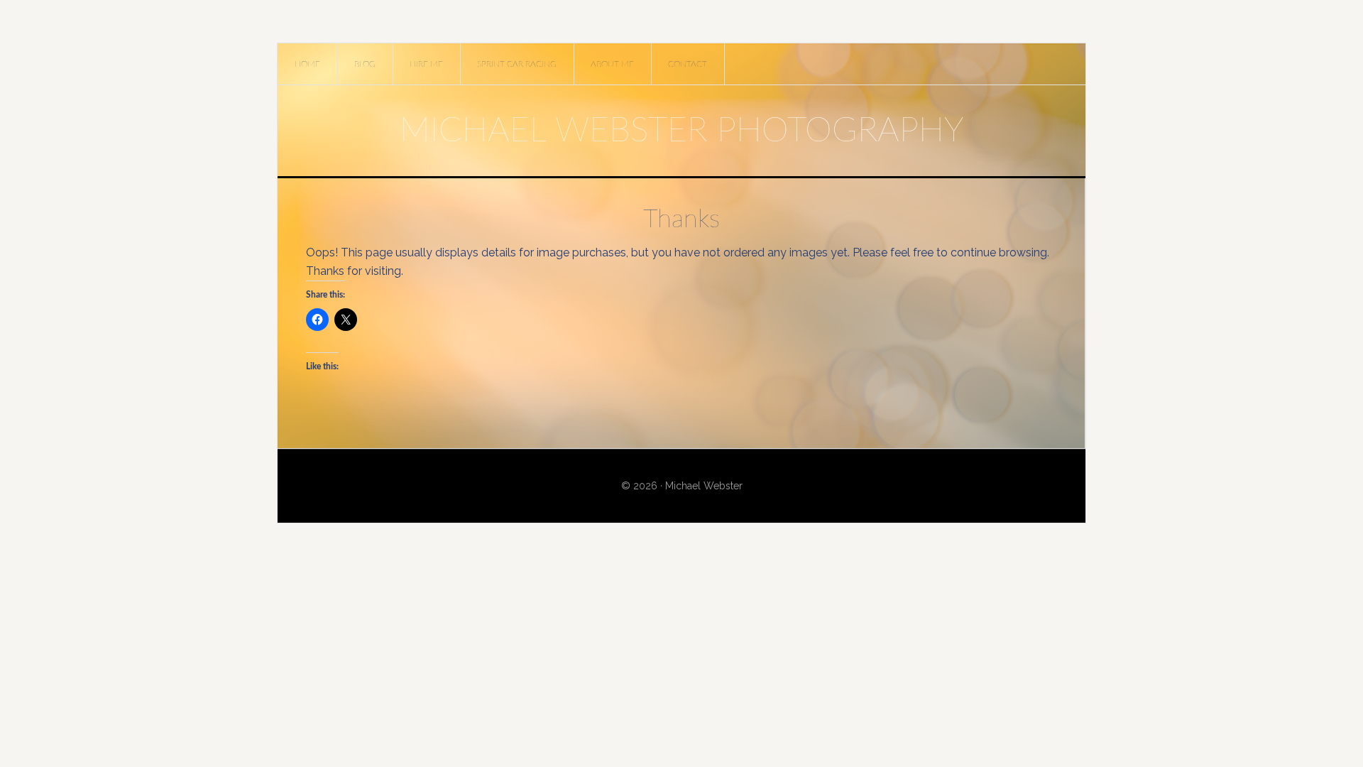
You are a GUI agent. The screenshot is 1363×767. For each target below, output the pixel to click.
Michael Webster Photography (681, 131)
